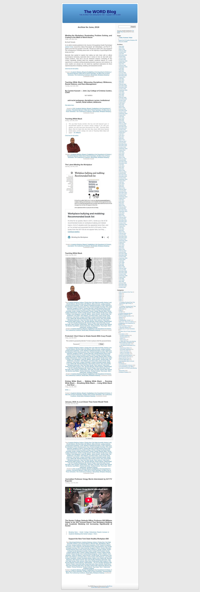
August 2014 (122, 180)
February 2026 (122, 50)
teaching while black (78, 565)
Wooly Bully (94, 75)
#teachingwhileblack (75, 542)
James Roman (96, 314)
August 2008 (122, 277)
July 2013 (121, 199)
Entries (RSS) (94, 587)
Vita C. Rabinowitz (105, 567)
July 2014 (121, 182)
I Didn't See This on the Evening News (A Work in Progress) (127, 342)
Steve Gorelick (75, 324)
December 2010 (123, 236)
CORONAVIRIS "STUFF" (125, 320)
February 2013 (122, 207)
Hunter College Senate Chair (100, 312)
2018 (73, 108)
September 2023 (123, 61)
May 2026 (121, 46)
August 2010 (122, 242)
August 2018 (122, 115)
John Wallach (84, 315)
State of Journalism (124, 352)
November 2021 (123, 75)
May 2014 (121, 185)
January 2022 (122, 72)
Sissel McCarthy (101, 323)
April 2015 (121, 169)
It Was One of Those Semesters (87, 73)
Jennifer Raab (105, 314)
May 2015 (121, 167)
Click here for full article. (72, 68)
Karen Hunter (103, 315)
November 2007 (123, 285)
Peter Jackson (98, 320)
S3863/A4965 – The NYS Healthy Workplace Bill (98, 562)
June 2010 (121, 245)
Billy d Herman (96, 304)
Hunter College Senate (84, 312)
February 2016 (122, 158)
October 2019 (122, 100)
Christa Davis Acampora (72, 305)
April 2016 (121, 155)
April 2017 (121, 138)
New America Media (125, 348)
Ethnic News (123, 339)
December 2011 (123, 220)
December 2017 (123, 126)
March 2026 (122, 49)
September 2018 (123, 113)
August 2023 (122, 62)
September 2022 (123, 66)
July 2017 (121, 134)
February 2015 (122, 172)
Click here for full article (71, 135)
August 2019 (122, 101)
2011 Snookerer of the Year (125, 292)
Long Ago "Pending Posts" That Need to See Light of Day (127, 307)
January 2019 (122, 109)
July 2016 (121, 151)
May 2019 (121, 104)
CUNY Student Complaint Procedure (90, 305)
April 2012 (121, 214)
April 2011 (121, 230)
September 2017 (123, 131)
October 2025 (122, 52)
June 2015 (121, 166)
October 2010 (122, 239)
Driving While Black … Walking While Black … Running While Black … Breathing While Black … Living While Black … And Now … (88, 383)
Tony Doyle (104, 326)
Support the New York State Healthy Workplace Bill (89, 539)
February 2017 (122, 141)
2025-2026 (121, 309)
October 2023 (122, 59)
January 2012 (122, 218)
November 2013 (123, 193)
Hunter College (86, 310)
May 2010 (121, 246)
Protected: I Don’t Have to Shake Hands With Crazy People (88, 336)
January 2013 (122, 208)
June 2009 (121, 262)
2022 (120, 299)
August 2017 (122, 132)
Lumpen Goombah (85, 317)
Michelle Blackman (82, 318)
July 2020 (121, 91)
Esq (88, 307)
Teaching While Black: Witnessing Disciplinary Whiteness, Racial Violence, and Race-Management (88, 83)
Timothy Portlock (95, 326)
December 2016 (123, 144)
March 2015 (122, 170)
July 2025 (121, 53)
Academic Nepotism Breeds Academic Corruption (125, 314)
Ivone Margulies (76, 314)
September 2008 (123, 275)
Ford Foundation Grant (124, 325)
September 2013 (123, 196)
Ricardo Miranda (89, 321)
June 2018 (121, 118)
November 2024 (123, 55)
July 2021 (121, 78)
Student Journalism (124, 353)
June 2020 (121, 93)
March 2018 (122, 122)
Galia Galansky (85, 548)
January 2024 (122, 58)
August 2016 (122, 150)
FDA (107, 307)
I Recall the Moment (77, 110)
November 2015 (123, 163)
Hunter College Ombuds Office (98, 311)
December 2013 (123, 192)
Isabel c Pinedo (102, 554)
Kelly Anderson (100, 557)
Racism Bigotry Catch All (125, 356)
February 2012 (122, 217)
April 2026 (121, 47)
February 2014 (122, 189)
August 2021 (122, 77)
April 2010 (121, 247)
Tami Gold (90, 324)
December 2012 (123, 210)
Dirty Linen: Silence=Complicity (126, 321)
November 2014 (123, 176)
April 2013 (121, 204)
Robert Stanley (99, 321)
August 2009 (122, 259)
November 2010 (123, 237)
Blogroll (84, 72)
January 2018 (122, 125)
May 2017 (121, 136)
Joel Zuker (77, 315)
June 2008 (121, 280)
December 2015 (123, 161)
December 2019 (123, 99)
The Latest (78, 165)
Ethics (121, 338)
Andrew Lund (107, 302)
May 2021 (121, 81)
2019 (120, 295)
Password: (76, 344)
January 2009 (122, 269)
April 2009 (121, 265)
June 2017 (121, 135)
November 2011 (123, 221)
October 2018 (122, 112)
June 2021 (121, 80)
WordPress (109, 586)
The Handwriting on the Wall (126, 366)
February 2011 (122, 233)
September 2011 (123, 224)
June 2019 (121, 103)
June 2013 (121, 201)
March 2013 (122, 205)
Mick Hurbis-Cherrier (94, 318)
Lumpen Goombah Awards (98, 317)
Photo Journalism (124, 350)
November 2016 (123, 145)
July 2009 (121, 261)
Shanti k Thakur (91, 323)
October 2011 (122, 223)
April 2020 (121, 96)
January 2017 (122, 142)
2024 (120, 304)
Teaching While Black (73, 119)
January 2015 (122, 173)
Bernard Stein (80, 304)
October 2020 (122, 88)
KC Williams (77, 132)
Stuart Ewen (83, 324)
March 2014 (122, 188)
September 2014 (123, 179)
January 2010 (122, 252)
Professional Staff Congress (73, 321)
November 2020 (123, 87)
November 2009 (123, 255)
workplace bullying (92, 327)
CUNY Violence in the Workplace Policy (83, 546)
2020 (120, 296)
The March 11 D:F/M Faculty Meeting (128, 368)
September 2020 (123, 90)
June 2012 (121, 212)
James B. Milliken (86, 314)
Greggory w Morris (78, 308)
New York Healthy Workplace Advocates (96, 559)
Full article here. (69, 105)
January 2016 (122, 160)
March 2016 (122, 157)
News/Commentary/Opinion (125, 355)
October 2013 (122, 195)
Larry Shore (76, 317)
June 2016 (121, 153)
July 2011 (121, 227)
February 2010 (122, 250)
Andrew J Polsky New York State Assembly (91, 302)
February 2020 (122, 97)
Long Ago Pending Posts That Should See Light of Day (127, 303)
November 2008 (123, 272)
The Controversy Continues (82, 75)
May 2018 (121, 119)
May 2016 (121, 154)
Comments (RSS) (104, 587)
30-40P (121, 311)
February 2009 (122, 268)
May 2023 (121, 63)
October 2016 (122, 147)
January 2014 (122, 191)
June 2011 (121, 228)
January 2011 (122, 234)
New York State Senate (86, 320)
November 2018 (123, 110)
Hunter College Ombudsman (88, 552)
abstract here (69, 47)
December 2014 (123, 174)
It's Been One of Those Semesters (92, 394)
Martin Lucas (96, 558)
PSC (83, 321)
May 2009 (121, 264)
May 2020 (121, 94)
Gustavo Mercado (89, 308)
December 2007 (123, 284)
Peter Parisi (106, 320)
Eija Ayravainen (82, 307)
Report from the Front (124, 358)
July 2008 (121, 278)
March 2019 (122, 107)
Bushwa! (121, 318)
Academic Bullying (76, 72)
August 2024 (122, 56)
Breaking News (123, 336)
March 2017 (122, 139)
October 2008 (122, 274)
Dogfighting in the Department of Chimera (99, 72)
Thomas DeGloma (85, 326)
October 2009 (122, 256)
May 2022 (121, 69)
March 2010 (122, 249)
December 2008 (123, 271)
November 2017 (123, 128)
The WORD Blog (100, 11)
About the (123, 41)
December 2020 (123, 85)
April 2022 (121, 71)
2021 (120, 297)
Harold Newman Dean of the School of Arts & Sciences (81, 549)
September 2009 (123, 258)
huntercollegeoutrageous (90, 554)
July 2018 (121, 116)
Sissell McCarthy (89, 564)
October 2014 (122, 177)
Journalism (71, 246)
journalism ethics (93, 315)
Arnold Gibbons (71, 304)
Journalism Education (125, 343)
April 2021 (121, 82)
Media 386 (73, 318)
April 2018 (121, 120)
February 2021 (122, 84)
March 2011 (122, 231)
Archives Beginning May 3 (125, 315)
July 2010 (121, 243)
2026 (120, 310)
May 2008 (121, 281)
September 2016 (123, 148)
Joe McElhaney (104, 555)
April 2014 (121, 186)
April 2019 (121, 106)
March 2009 (122, 266)
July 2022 (121, 68)
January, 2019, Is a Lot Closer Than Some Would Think (86, 402)
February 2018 (122, 123)
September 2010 (123, 240)
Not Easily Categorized (125, 349)
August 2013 (122, 198)
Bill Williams (87, 304)
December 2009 (123, 253)
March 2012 (122, 215)
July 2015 (121, 164)
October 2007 (122, 287)
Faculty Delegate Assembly (97, 307)
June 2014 (121, 183)
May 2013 (121, 202)
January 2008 (122, 283)
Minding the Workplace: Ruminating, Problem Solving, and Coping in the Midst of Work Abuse (88, 36)
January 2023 (122, 65)
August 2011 (122, 226)
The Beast (121, 363)
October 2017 (122, 129)
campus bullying (105, 304)
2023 (120, 300)
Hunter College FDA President (80, 311)
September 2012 (123, 211)
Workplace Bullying (103, 75)
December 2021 (123, 74)
